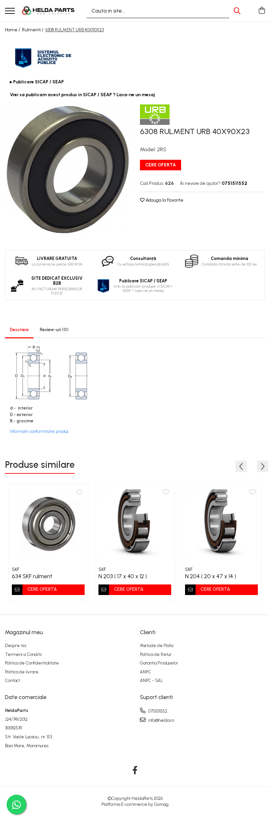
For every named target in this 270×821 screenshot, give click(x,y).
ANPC (145, 671)
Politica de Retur (156, 654)
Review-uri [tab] (54, 329)
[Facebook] (135, 771)
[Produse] (10, 11)
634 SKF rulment (32, 576)
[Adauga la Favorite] (79, 492)
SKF (15, 569)
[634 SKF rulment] (48, 523)
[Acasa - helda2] (48, 10)
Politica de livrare (22, 671)
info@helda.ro (160, 720)
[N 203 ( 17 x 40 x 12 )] (134, 523)
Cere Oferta (160, 165)
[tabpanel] (67, 169)
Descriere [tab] (19, 329)
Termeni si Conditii (23, 654)
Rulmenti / (33, 30)
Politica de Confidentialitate (32, 663)
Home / (13, 30)
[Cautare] (237, 10)
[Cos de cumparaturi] (261, 11)
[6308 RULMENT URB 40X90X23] (67, 169)
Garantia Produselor (159, 663)
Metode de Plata (156, 645)
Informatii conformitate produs (39, 431)
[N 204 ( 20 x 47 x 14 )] (221, 523)
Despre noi (15, 645)
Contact (12, 680)
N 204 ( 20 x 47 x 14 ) (210, 576)
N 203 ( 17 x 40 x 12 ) (122, 576)
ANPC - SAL (151, 680)
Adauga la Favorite (164, 200)
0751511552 (157, 711)
